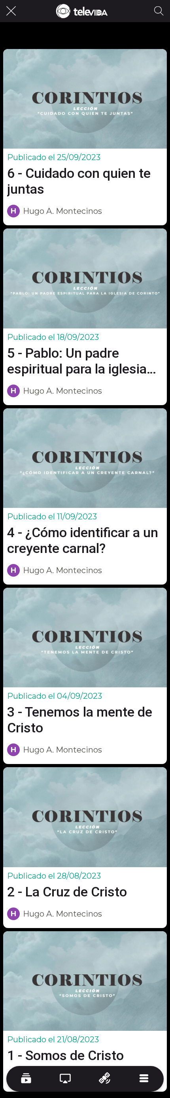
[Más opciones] (144, 1079)
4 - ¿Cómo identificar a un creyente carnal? (82, 540)
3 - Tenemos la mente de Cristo (79, 720)
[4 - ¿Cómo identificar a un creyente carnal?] (85, 458)
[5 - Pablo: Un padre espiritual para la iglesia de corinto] (85, 278)
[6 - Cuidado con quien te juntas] (85, 99)
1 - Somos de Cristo (65, 1055)
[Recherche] (158, 11)
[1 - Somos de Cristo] (85, 981)
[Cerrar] (11, 11)
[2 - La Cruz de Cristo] (85, 817)
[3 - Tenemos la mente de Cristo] (85, 637)
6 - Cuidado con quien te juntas (79, 181)
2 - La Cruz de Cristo (67, 892)
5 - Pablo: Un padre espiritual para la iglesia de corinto (77, 361)
